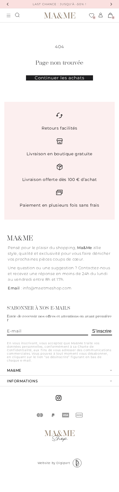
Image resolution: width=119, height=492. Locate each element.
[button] (18, 15)
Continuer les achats (59, 78)
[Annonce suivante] (111, 4)
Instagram (59, 398)
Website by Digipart (54, 463)
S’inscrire (101, 331)
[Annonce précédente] (7, 4)
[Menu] (9, 15)
